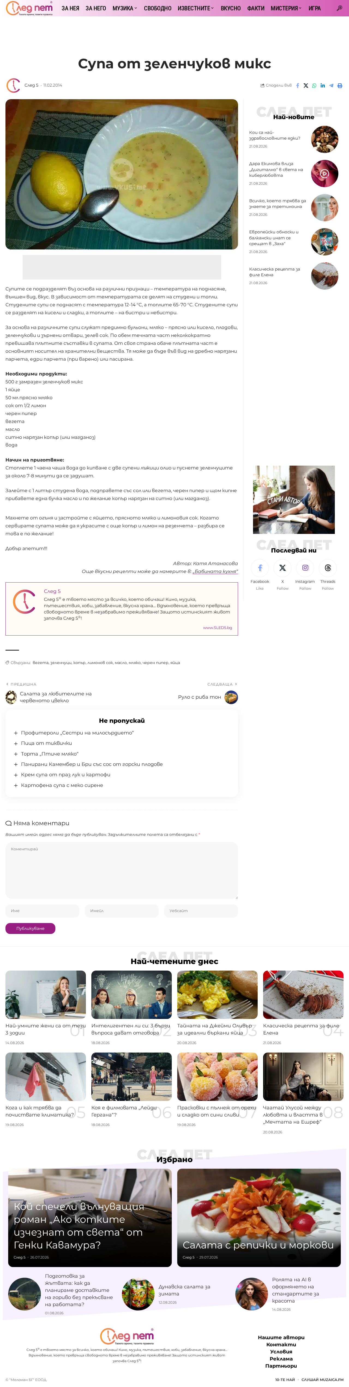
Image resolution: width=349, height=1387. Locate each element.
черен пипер (156, 662)
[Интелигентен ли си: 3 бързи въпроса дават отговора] (131, 995)
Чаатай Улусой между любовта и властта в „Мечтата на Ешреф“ (293, 1115)
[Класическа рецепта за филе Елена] (324, 276)
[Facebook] (259, 575)
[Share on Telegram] (331, 85)
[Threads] (327, 575)
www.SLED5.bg (217, 627)
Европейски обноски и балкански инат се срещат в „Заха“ (274, 237)
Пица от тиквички (46, 743)
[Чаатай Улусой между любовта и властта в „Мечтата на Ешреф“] (303, 1077)
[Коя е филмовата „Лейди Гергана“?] (131, 1077)
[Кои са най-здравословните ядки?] (324, 139)
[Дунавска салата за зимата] (138, 1294)
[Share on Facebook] (297, 85)
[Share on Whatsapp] (314, 85)
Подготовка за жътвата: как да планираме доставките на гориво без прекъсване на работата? (79, 1290)
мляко (135, 662)
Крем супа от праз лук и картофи (65, 775)
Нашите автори (281, 1338)
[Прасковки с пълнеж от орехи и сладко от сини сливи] (217, 1077)
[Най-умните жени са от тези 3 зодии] (45, 995)
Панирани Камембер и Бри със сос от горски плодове (92, 764)
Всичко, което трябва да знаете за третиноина (277, 203)
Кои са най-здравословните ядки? (274, 135)
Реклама (281, 1359)
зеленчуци (60, 662)
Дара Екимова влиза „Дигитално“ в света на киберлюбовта (276, 169)
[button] (339, 8)
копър (79, 662)
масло (121, 662)
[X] (282, 575)
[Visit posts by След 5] (13, 85)
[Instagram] (305, 575)
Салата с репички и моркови (258, 1245)
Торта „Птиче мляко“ (50, 754)
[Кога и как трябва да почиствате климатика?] (45, 1077)
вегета (41, 662)
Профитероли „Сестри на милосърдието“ (77, 733)
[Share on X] (306, 85)
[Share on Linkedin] (323, 85)
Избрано (175, 1159)
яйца (175, 662)
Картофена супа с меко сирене (62, 785)
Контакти (281, 1345)
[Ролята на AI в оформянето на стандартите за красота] (251, 1294)
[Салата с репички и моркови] (259, 1218)
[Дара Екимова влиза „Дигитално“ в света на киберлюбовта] (324, 173)
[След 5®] (29, 8)
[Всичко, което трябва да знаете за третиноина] (324, 207)
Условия (281, 1352)
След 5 (31, 85)
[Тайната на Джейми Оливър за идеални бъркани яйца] (217, 995)
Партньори (281, 1366)
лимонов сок (100, 662)
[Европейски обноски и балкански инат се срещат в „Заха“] (324, 241)
